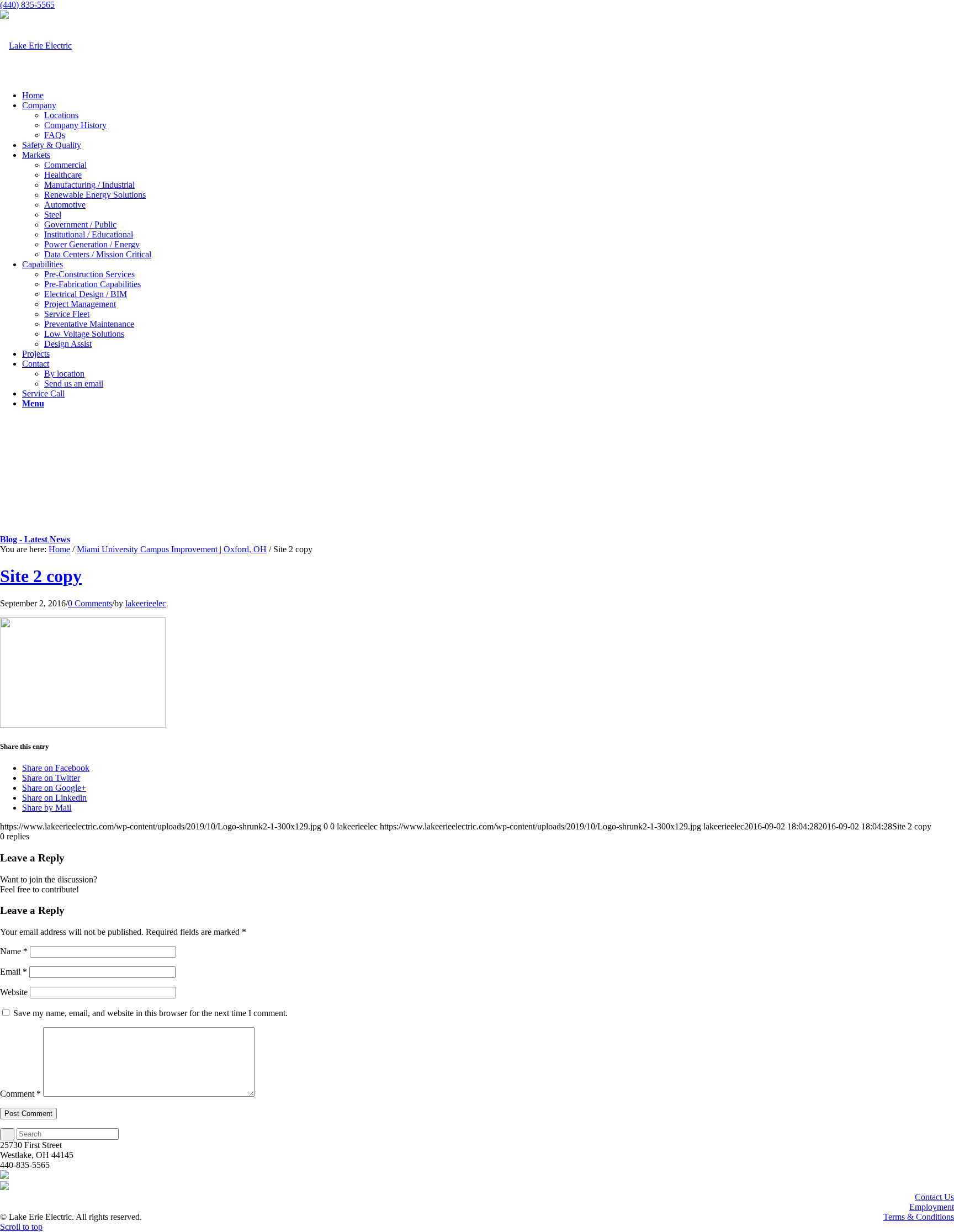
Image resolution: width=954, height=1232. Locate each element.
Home (59, 549)
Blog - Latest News (35, 539)
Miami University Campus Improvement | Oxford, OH (172, 549)
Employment (931, 1207)
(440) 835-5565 (27, 4)
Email (13, 971)
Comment (20, 1093)
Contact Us (934, 1197)
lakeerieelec (145, 603)
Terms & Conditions (918, 1217)
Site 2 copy (41, 576)
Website (14, 992)
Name (14, 951)
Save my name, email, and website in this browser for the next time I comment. (150, 1013)
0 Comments (90, 603)
